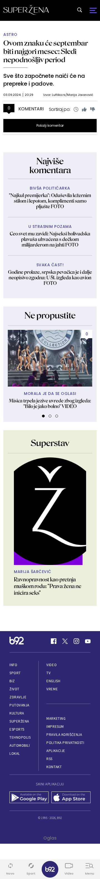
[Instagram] (76, 641)
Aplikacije (55, 750)
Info (13, 665)
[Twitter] (65, 641)
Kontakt (54, 767)
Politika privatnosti (65, 742)
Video (51, 665)
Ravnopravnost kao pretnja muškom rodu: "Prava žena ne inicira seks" (47, 586)
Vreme (52, 689)
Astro (10, 34)
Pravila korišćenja (64, 734)
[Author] (50, 511)
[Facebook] (53, 641)
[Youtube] (88, 641)
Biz (12, 681)
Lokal (14, 753)
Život (14, 689)
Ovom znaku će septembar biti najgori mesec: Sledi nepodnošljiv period (45, 51)
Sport (15, 673)
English (53, 681)
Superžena (19, 721)
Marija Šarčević (32, 571)
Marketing (56, 718)
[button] (43, 416)
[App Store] (71, 797)
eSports (16, 729)
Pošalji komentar (50, 125)
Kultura (16, 713)
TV (48, 673)
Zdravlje (17, 697)
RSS (49, 758)
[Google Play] (29, 797)
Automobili (19, 745)
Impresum (55, 726)
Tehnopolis (20, 737)
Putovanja (19, 705)
